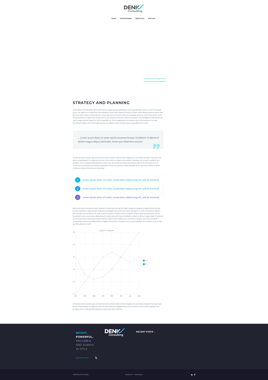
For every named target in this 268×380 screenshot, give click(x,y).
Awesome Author (83, 358)
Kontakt (151, 18)
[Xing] (194, 374)
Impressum (129, 374)
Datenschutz (138, 374)
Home (113, 18)
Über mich (139, 18)
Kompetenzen (126, 18)
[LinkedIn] (192, 374)
